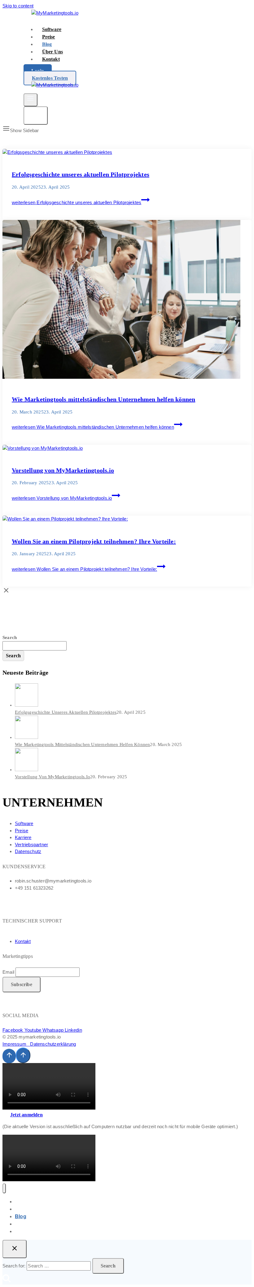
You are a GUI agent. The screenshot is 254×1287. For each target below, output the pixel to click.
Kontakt (51, 59)
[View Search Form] (36, 115)
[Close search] (14, 1249)
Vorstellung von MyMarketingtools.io (63, 470)
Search (9, 637)
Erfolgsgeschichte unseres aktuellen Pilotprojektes (80, 174)
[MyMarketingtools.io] (54, 13)
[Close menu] (4, 1188)
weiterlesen (76, 202)
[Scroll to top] (9, 1056)
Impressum (16, 1044)
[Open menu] (30, 99)
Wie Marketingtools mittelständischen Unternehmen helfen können (103, 399)
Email (8, 972)
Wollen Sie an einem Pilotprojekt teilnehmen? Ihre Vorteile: (94, 541)
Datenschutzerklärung (53, 1044)
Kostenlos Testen (50, 78)
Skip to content (17, 5)
